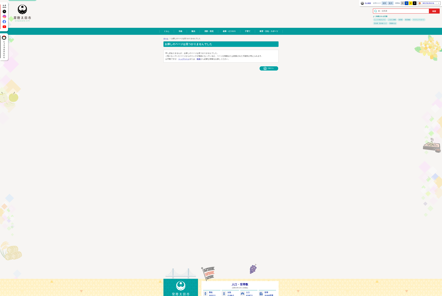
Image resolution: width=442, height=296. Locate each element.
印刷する (271, 68)
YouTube (4, 26)
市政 (180, 31)
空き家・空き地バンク (380, 23)
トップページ (183, 59)
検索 (198, 59)
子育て (247, 31)
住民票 (400, 19)
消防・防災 (209, 31)
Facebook (4, 21)
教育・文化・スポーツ (269, 31)
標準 (384, 3)
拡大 (391, 3)
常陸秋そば (393, 23)
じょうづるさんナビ (379, 19)
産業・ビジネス (229, 31)
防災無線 (407, 19)
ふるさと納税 (392, 19)
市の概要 (368, 3)
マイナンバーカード (418, 19)
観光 (193, 31)
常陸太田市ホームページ (22, 13)
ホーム (165, 38)
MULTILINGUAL (428, 3)
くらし (166, 31)
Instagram (4, 16)
